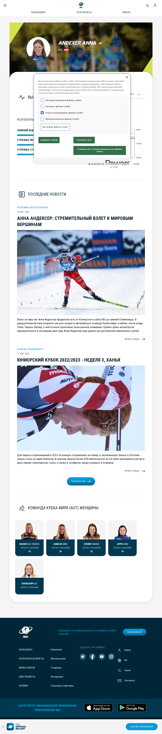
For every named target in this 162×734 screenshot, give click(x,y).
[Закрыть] (126, 77)
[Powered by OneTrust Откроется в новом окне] (117, 161)
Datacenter (56, 649)
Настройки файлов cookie (55, 127)
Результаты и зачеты (31, 658)
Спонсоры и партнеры (62, 685)
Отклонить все (84, 140)
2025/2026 (128, 94)
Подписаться (134, 632)
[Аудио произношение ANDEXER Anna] (100, 43)
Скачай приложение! (141, 726)
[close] (3, 727)
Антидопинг (57, 676)
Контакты (130, 680)
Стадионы (56, 667)
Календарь (26, 649)
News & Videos (27, 667)
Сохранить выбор (49, 140)
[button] (5, 3)
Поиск (128, 670)
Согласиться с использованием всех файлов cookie (99, 150)
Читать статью (131, 339)
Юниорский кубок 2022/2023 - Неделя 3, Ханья (68, 360)
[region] (82, 118)
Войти (128, 650)
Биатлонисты (27, 676)
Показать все (78, 481)
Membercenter (58, 658)
